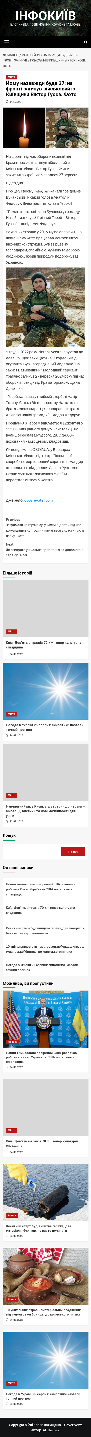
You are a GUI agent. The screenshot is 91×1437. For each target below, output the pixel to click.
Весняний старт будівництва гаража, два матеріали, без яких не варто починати (45, 930)
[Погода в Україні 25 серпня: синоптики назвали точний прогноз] (45, 691)
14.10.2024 (16, 101)
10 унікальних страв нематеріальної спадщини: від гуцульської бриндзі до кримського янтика (45, 948)
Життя (12, 1215)
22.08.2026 (16, 821)
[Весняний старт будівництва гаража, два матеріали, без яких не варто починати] (45, 1192)
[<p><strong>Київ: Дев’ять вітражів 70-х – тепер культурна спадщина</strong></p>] (45, 608)
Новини (12, 1041)
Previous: (45, 528)
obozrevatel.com (38, 500)
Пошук (9, 835)
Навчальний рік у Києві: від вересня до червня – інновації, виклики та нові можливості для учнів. (45, 811)
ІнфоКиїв (45, 15)
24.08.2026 (16, 654)
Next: (45, 549)
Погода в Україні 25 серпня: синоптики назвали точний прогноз (42, 967)
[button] (7, 41)
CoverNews (73, 1425)
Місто (11, 76)
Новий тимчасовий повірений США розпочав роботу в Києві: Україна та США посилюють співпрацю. (40, 889)
